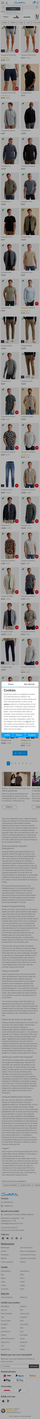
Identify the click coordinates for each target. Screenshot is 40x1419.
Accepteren (32, 735)
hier (27, 721)
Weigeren (19, 735)
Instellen (7, 735)
